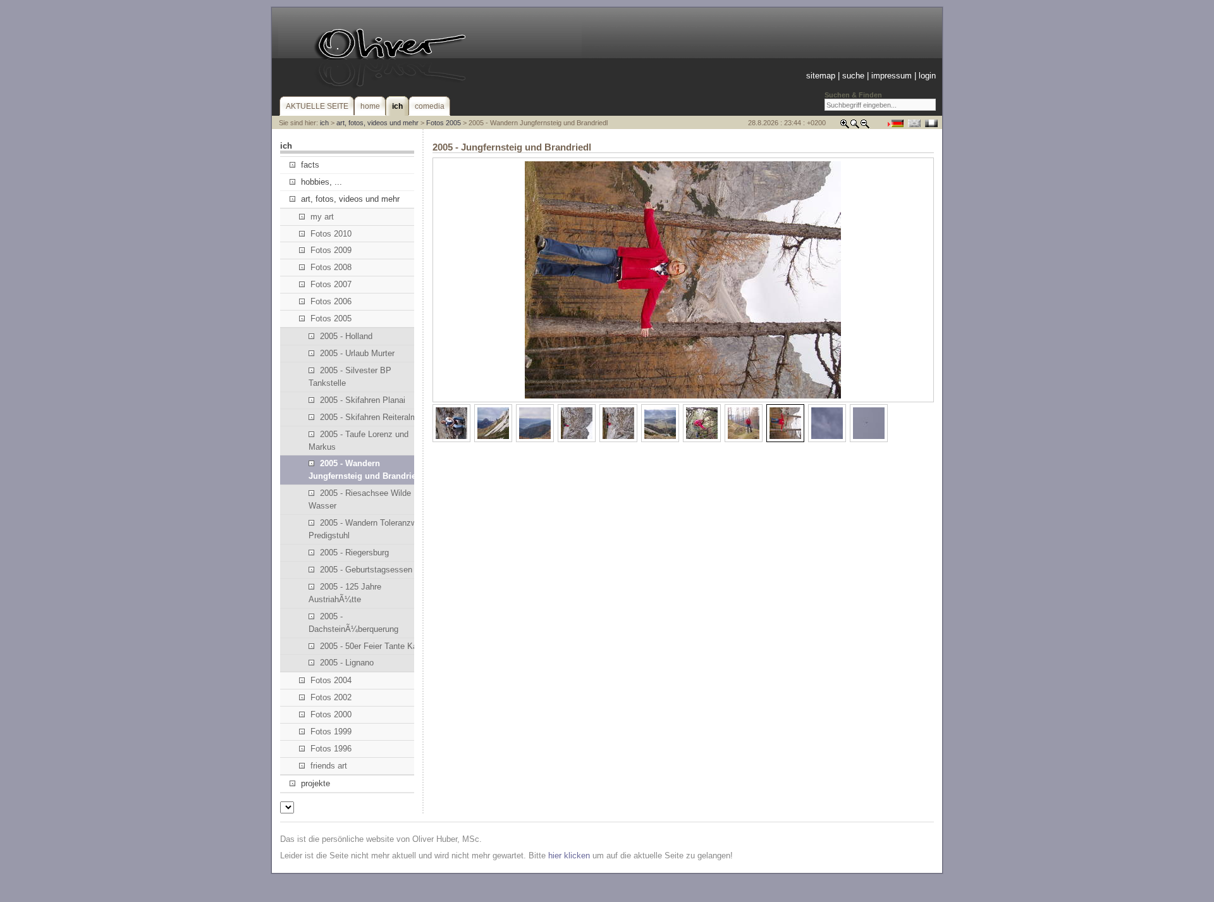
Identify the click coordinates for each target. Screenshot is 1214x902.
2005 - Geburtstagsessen (366, 569)
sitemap (820, 75)
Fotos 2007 (331, 284)
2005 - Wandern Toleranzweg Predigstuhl (367, 529)
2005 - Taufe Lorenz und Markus (358, 440)
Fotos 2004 (331, 680)
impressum (891, 75)
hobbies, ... (321, 182)
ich (324, 123)
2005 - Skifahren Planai (362, 400)
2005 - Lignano (347, 662)
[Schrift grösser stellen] (845, 126)
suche (853, 75)
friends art (328, 765)
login (927, 75)
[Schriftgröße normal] (855, 126)
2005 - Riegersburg (354, 552)
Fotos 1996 (331, 748)
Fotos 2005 (443, 123)
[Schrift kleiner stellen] (865, 126)
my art (322, 216)
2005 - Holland (346, 336)
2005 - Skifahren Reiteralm (368, 417)
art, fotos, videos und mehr (377, 123)
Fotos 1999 (331, 731)
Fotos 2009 (331, 250)
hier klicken (569, 855)
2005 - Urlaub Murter (357, 353)
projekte (315, 783)
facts (310, 165)
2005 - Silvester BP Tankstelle (350, 377)
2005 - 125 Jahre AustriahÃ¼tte (345, 593)
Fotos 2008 (331, 267)
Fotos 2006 (331, 301)
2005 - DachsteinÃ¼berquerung (353, 623)
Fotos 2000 (331, 714)
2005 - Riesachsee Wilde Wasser (360, 499)
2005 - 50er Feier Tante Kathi (373, 646)
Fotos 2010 (331, 233)
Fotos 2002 (331, 697)
